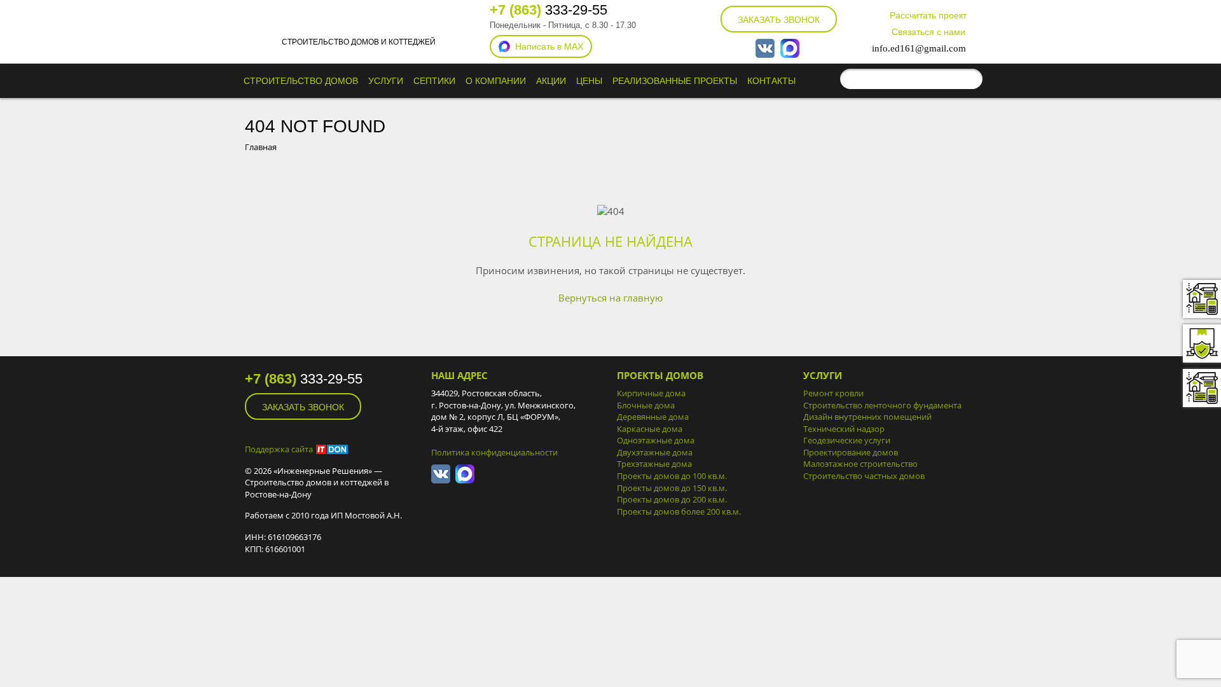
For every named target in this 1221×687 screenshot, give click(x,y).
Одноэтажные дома (655, 440)
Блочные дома (646, 405)
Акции (551, 81)
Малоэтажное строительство (860, 463)
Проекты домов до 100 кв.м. (672, 476)
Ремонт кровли (833, 393)
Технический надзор (844, 428)
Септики (434, 81)
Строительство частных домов (864, 476)
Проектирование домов (850, 452)
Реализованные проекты (674, 81)
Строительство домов (301, 81)
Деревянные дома (653, 416)
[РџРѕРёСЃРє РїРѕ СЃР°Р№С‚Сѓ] (970, 79)
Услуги (385, 81)
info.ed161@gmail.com (919, 48)
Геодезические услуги (846, 440)
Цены (589, 81)
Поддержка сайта (279, 449)
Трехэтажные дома (654, 463)
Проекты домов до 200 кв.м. (672, 499)
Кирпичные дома (651, 393)
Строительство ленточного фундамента (882, 405)
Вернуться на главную (610, 297)
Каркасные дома (649, 428)
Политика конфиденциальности (494, 452)
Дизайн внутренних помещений (867, 416)
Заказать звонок (779, 20)
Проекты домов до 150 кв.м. (672, 488)
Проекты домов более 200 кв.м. (679, 511)
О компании (496, 81)
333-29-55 (548, 10)
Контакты (771, 81)
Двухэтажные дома (655, 452)
